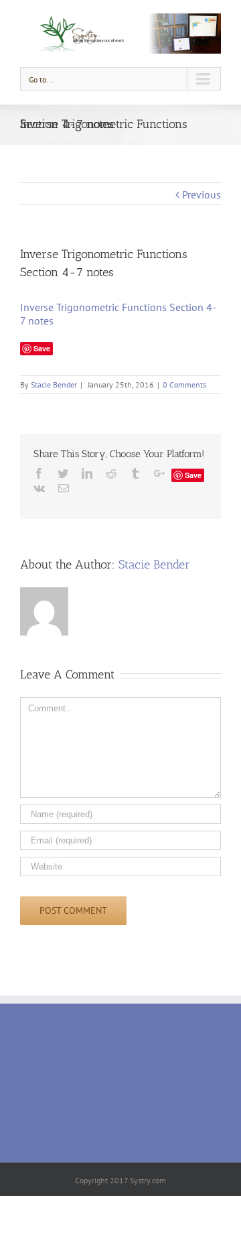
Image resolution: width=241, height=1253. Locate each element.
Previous (201, 194)
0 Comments (184, 384)
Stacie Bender (54, 384)
